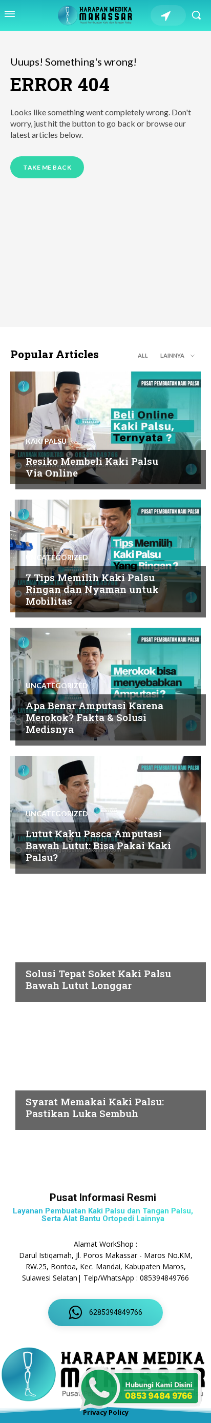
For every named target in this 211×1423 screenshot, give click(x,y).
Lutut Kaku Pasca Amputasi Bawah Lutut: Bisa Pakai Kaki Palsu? (98, 845)
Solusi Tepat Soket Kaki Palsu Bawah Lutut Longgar (98, 979)
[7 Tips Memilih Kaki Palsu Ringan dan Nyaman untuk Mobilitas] (105, 556)
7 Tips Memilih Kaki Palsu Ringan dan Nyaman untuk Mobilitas (92, 589)
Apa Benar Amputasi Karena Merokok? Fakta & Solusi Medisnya (94, 717)
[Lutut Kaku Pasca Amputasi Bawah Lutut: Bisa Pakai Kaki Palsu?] (105, 812)
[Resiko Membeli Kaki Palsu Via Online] (105, 428)
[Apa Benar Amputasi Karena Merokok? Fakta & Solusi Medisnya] (105, 684)
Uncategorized (57, 557)
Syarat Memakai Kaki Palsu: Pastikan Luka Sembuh (95, 1107)
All (143, 355)
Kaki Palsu (46, 441)
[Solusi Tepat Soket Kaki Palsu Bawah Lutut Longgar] (105, 940)
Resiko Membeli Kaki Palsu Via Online (92, 467)
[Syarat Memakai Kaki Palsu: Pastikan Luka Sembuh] (105, 1068)
